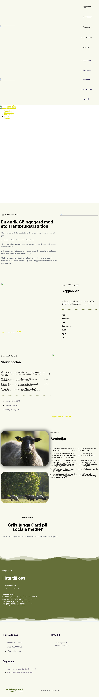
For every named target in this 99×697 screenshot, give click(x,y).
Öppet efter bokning (61, 417)
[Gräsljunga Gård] (8, 106)
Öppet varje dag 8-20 (11, 332)
